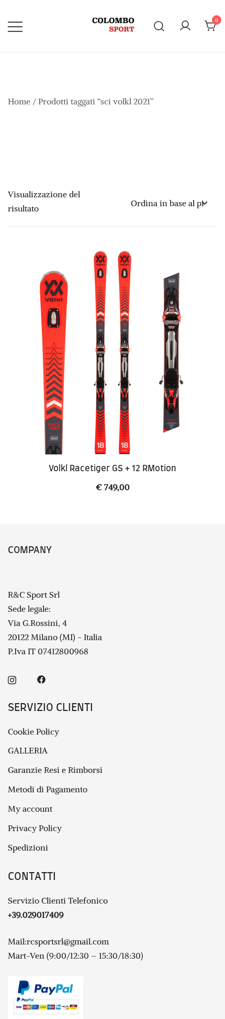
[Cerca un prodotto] (159, 26)
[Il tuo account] (185, 26)
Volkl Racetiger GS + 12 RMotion (112, 468)
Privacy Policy (35, 828)
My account (30, 808)
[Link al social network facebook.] (41, 678)
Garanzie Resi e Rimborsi (55, 770)
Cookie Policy (33, 731)
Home (19, 101)
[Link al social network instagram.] (12, 678)
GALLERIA (28, 750)
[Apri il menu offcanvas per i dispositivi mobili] (15, 26)
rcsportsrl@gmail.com (68, 941)
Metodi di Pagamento (47, 789)
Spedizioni (28, 847)
